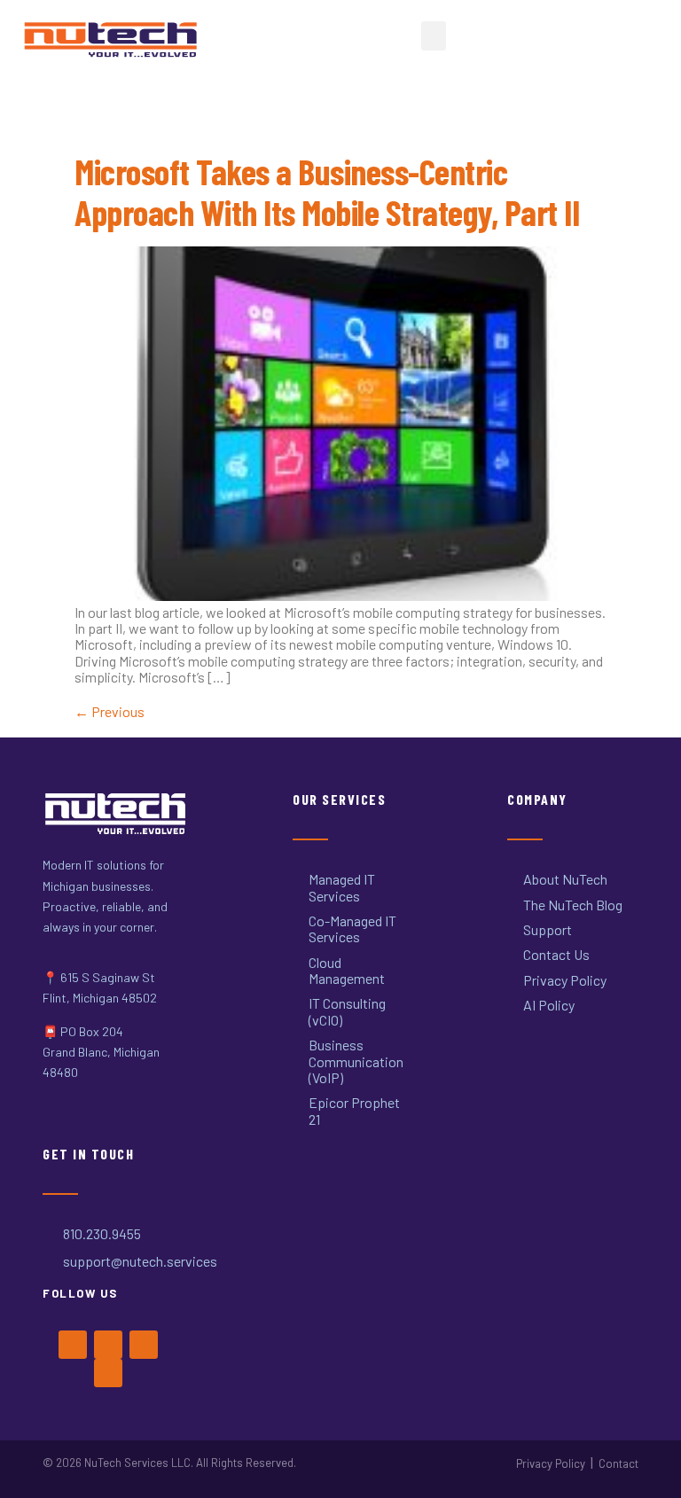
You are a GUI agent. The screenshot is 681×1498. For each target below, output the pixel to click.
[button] (433, 36)
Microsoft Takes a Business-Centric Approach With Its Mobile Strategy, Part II (326, 191)
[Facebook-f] (73, 1344)
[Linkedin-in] (108, 1373)
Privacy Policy (550, 1463)
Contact (618, 1463)
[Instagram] (143, 1344)
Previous (109, 711)
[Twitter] (108, 1344)
